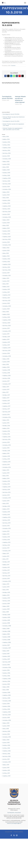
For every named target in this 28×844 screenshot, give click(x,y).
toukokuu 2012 (6, 536)
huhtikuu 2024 (6, 203)
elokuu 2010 (6, 589)
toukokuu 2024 (6, 200)
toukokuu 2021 (6, 289)
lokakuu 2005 (6, 687)
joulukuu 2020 (6, 303)
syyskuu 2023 (6, 222)
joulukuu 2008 (6, 623)
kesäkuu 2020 (6, 314)
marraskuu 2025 (7, 158)
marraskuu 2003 (7, 720)
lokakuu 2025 (6, 161)
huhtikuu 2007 (6, 659)
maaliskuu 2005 (7, 695)
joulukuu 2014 (6, 464)
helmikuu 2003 (6, 731)
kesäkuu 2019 (6, 339)
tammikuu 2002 (7, 756)
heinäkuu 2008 (6, 631)
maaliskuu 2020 (7, 320)
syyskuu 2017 (6, 389)
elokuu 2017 (6, 392)
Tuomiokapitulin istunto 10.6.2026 (11, 121)
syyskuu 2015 (6, 448)
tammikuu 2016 (6, 439)
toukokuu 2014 (6, 481)
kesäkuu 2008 (6, 634)
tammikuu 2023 (7, 239)
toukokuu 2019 (6, 342)
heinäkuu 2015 (6, 450)
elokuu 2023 (6, 225)
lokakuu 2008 (6, 628)
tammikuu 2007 (6, 662)
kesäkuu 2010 (6, 595)
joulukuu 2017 (6, 381)
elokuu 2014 (6, 475)
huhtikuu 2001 (6, 773)
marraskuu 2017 (7, 384)
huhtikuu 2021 (6, 292)
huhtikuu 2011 (6, 570)
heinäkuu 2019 (6, 336)
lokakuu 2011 (6, 553)
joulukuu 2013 (6, 495)
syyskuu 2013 (6, 500)
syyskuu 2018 (6, 361)
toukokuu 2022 (6, 258)
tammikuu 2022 (7, 270)
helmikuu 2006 (6, 681)
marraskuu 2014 (7, 467)
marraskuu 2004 (7, 700)
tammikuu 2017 (6, 411)
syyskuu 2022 (6, 250)
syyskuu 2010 (6, 586)
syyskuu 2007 (6, 653)
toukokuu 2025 (6, 172)
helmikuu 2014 (6, 489)
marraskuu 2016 (7, 417)
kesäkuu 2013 (6, 509)
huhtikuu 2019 (6, 345)
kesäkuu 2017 (6, 397)
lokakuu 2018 (6, 359)
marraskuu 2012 (7, 528)
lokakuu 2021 (6, 278)
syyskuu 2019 (6, 334)
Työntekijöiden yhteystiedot (14, 812)
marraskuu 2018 (7, 356)
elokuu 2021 (6, 283)
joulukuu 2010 (6, 578)
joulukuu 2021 (6, 272)
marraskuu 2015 (7, 445)
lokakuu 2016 (6, 420)
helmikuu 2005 (6, 698)
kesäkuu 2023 (6, 228)
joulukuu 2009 (6, 603)
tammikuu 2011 (6, 575)
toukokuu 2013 (6, 511)
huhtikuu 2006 (6, 675)
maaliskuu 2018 (6, 375)
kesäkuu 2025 (6, 169)
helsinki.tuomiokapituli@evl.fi (14, 823)
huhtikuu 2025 (6, 175)
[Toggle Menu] (25, 2)
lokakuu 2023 (6, 220)
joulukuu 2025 (6, 156)
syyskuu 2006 (6, 670)
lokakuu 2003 (6, 723)
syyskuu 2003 (6, 725)
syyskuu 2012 (6, 531)
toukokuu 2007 (6, 656)
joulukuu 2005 (6, 684)
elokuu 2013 (6, 503)
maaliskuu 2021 (6, 295)
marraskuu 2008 (7, 625)
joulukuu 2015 (6, 442)
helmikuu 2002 (6, 753)
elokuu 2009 (6, 611)
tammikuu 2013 (6, 523)
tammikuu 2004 (7, 714)
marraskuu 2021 (7, 275)
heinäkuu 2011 (6, 561)
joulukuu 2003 (6, 717)
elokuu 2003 (6, 728)
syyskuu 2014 (6, 473)
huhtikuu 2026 (6, 145)
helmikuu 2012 (6, 545)
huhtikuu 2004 (6, 709)
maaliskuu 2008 (7, 642)
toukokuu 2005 (6, 692)
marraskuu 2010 (7, 581)
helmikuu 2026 (6, 150)
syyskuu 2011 (6, 556)
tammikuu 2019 (6, 350)
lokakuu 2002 (6, 739)
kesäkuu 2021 (6, 286)
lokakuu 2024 (6, 192)
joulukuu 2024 (6, 186)
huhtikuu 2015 (6, 459)
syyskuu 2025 (6, 164)
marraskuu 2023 (7, 217)
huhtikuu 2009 (6, 620)
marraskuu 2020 (7, 306)
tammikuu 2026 (7, 153)
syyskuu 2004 (6, 703)
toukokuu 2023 (6, 231)
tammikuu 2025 (7, 183)
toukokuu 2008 (6, 637)
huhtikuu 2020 (6, 317)
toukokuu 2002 (6, 745)
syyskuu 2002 (6, 742)
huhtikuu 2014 (6, 484)
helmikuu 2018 (6, 378)
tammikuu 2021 (6, 300)
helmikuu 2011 (6, 573)
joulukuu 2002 (6, 734)
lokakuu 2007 (6, 650)
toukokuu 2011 (6, 567)
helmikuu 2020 (6, 322)
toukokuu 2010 (6, 598)
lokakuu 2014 (6, 470)
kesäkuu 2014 (6, 478)
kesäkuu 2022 (6, 256)
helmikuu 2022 (6, 267)
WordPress (21, 831)
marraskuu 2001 (7, 762)
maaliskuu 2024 (7, 206)
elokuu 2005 (6, 689)
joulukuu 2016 (6, 414)
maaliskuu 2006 (7, 678)
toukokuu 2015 (6, 456)
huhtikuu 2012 (6, 539)
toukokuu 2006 (6, 673)
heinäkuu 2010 (6, 592)
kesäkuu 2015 (6, 453)
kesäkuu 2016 (6, 428)
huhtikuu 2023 (6, 233)
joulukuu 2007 (6, 645)
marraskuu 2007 (7, 648)
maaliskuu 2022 (7, 264)
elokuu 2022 (6, 253)
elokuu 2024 (6, 197)
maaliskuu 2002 (7, 750)
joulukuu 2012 (6, 525)
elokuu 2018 (6, 364)
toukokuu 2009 (6, 617)
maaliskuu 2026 (7, 147)
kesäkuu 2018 (6, 367)
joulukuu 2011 (6, 548)
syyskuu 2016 (6, 422)
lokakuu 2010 (6, 584)
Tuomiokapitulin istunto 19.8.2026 (11, 114)
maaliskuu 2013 (6, 517)
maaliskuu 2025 (7, 178)
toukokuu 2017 (6, 400)
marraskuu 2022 (7, 245)
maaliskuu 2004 (7, 712)
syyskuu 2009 (6, 609)
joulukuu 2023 (6, 214)
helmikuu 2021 (6, 297)
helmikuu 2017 (6, 409)
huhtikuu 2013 (6, 514)
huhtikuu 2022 (6, 261)
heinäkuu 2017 (6, 395)
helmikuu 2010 (6, 600)
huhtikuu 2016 (6, 434)
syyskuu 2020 (6, 309)
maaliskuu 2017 (6, 406)
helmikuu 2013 (6, 520)
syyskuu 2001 (6, 767)
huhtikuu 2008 (6, 639)
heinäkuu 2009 (6, 614)
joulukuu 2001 (6, 759)
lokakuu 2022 (6, 247)
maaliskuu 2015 (6, 461)
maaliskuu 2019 (6, 347)
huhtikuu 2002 (6, 748)
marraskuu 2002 (7, 737)
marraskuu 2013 (7, 498)
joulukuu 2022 (6, 242)
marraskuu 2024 (7, 189)
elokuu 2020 (6, 311)
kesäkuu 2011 (6, 564)
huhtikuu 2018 (6, 372)
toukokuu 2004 (6, 706)
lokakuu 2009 (6, 606)
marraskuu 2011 (6, 550)
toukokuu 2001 (6, 770)
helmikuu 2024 (6, 208)
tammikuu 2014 (6, 492)
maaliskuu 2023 (7, 236)
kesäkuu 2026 (6, 139)
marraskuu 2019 (7, 331)
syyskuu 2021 (6, 281)
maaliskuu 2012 (6, 542)
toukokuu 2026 (6, 142)
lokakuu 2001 (6, 764)
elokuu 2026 (6, 136)
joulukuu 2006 (6, 664)
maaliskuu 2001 (6, 776)
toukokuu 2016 (6, 431)
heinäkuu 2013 (6, 506)
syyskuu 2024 (6, 195)
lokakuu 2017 (6, 386)
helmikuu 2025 (6, 181)
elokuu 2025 (6, 167)
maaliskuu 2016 (6, 436)
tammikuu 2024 (7, 211)
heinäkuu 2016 (6, 425)
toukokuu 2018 (6, 370)
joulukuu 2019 (6, 328)
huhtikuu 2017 (6, 403)
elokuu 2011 (5, 559)
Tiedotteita (13, 65)
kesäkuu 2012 (6, 534)
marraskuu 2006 (7, 667)
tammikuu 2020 (7, 325)
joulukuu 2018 (6, 353)
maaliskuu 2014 (6, 486)
